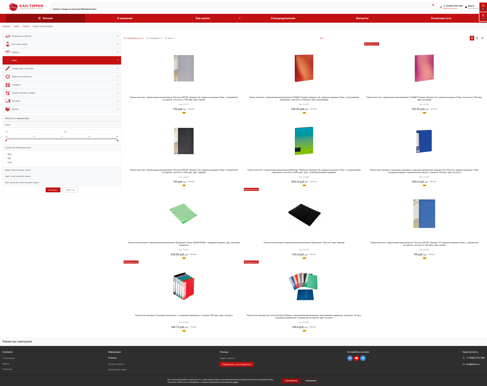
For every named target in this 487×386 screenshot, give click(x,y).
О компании (9, 358)
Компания (7, 352)
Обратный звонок (450, 8)
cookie (235, 382)
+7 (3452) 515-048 (475, 357)
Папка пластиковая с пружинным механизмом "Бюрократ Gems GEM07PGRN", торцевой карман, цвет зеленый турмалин (184, 243)
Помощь (112, 357)
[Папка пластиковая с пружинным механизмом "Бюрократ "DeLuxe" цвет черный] (304, 213)
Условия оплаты (116, 364)
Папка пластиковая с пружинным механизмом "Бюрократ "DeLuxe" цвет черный (304, 242)
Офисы (6, 363)
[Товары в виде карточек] (472, 38)
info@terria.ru (473, 364)
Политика (7, 369)
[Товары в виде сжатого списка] (482, 38)
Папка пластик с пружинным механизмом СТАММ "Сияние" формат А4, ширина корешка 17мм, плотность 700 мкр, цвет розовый (424, 98)
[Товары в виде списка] (477, 38)
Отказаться (311, 381)
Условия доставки (117, 369)
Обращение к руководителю (236, 364)
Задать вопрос (227, 358)
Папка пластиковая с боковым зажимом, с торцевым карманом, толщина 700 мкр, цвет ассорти (184, 315)
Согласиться (291, 381)
